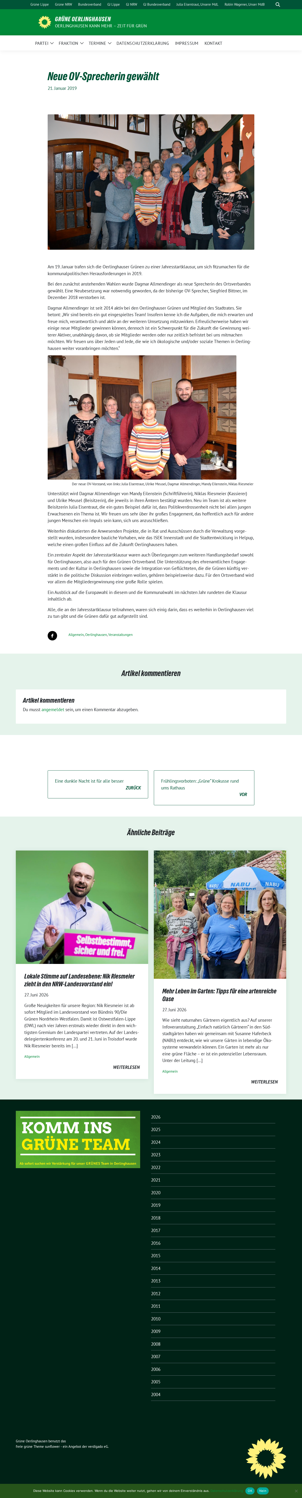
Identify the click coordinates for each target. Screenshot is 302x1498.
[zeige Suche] (277, 4)
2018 (155, 1218)
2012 (155, 1293)
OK (250, 1491)
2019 (155, 1205)
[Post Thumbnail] (82, 906)
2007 (155, 1356)
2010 (155, 1319)
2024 (155, 1142)
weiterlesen (126, 1067)
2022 (155, 1167)
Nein (262, 1491)
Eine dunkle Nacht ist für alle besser (98, 784)
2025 (155, 1129)
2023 (155, 1155)
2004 (155, 1394)
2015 (155, 1255)
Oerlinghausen (96, 634)
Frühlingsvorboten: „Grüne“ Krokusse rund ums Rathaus (204, 787)
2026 (155, 1117)
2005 (155, 1382)
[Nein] (296, 1491)
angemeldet (53, 709)
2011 (155, 1306)
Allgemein (76, 634)
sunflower (52, 1446)
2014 (155, 1268)
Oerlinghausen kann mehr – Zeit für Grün (101, 26)
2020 (155, 1192)
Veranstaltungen (120, 634)
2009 (155, 1331)
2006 (155, 1369)
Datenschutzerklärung (226, 1491)
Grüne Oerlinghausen (83, 19)
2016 (155, 1243)
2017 (155, 1230)
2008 (155, 1344)
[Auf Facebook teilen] (52, 635)
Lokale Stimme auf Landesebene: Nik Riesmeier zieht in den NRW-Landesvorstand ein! (79, 980)
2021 (155, 1180)
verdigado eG (98, 1446)
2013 (155, 1281)
